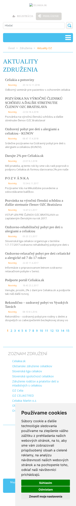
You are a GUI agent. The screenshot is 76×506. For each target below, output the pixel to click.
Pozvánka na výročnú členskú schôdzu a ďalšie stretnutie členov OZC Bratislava (34, 203)
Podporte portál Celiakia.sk (24, 280)
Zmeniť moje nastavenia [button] (45, 496)
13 (57, 331)
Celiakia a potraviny (19, 80)
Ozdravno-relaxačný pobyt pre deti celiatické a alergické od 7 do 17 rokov (37, 255)
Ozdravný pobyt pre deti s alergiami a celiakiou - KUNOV (32, 131)
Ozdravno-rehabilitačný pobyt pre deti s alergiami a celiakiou (34, 229)
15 (67, 331)
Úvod (11, 48)
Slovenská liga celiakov (27, 371)
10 (41, 331)
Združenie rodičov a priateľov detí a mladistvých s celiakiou (35, 383)
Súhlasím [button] (45, 482)
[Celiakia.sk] (38, 5)
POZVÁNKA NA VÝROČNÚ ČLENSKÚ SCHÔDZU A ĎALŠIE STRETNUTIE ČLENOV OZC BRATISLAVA (33, 103)
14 (62, 331)
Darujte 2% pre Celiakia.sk (24, 156)
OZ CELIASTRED (23, 395)
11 (46, 331)
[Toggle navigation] (68, 37)
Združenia (26, 48)
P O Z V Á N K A (17, 178)
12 (52, 331)
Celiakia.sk (19, 361)
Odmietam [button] (46, 489)
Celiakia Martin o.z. (24, 401)
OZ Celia (17, 390)
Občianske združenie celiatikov (32, 366)
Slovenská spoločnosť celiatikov (33, 376)
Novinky (12, 84)
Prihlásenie (51, 16)
